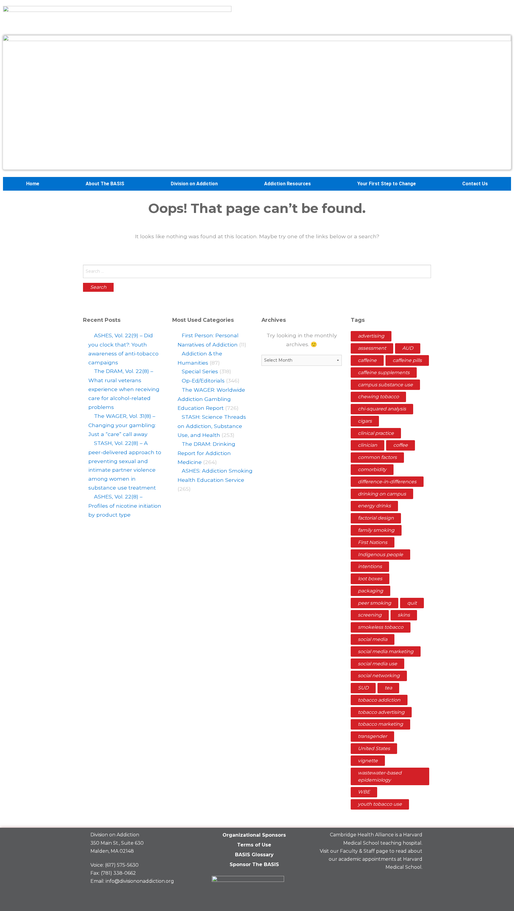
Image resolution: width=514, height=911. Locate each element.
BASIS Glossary (254, 854)
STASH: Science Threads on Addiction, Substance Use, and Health (212, 426)
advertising (371, 336)
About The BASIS (105, 183)
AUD (407, 348)
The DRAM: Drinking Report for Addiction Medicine (206, 453)
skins (404, 615)
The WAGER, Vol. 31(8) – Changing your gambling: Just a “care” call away (122, 425)
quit (412, 603)
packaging (370, 591)
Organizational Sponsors (254, 835)
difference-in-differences (387, 481)
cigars (365, 421)
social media (372, 639)
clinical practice (376, 433)
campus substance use (385, 385)
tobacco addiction (379, 700)
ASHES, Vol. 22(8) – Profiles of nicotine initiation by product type (124, 505)
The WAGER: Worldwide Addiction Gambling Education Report (211, 399)
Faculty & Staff (357, 851)
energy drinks (374, 506)
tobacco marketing (380, 724)
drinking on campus (382, 494)
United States (374, 748)
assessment (372, 348)
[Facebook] (373, 881)
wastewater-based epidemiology (380, 776)
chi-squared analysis (382, 409)
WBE (364, 792)
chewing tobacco (378, 396)
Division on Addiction (194, 183)
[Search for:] (257, 271)
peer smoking (374, 603)
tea (388, 688)
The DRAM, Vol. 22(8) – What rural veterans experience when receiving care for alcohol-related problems (123, 389)
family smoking (376, 530)
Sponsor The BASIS (254, 864)
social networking (379, 675)
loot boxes (370, 578)
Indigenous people (380, 554)
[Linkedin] (394, 881)
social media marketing (385, 651)
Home (32, 183)
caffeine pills (407, 360)
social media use (377, 664)
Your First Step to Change (386, 183)
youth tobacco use (380, 804)
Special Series (200, 371)
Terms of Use (254, 845)
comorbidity (372, 469)
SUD (363, 688)
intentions (370, 566)
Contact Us (475, 183)
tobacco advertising (381, 712)
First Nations (372, 542)
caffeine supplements (384, 372)
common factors (377, 457)
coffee (400, 445)
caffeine (367, 360)
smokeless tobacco (380, 627)
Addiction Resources (287, 183)
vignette (368, 760)
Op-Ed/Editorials (203, 380)
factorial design (376, 518)
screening (370, 615)
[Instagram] (415, 881)
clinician (367, 445)
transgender (372, 736)
